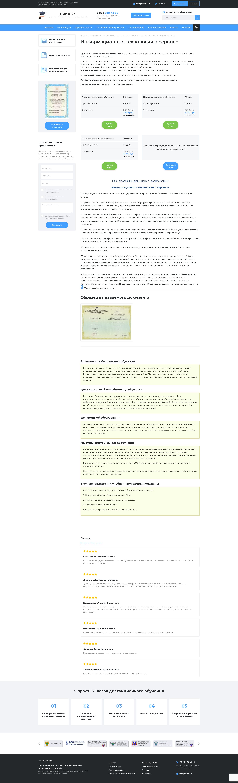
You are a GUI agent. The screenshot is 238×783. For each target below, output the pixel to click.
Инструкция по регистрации (57, 40)
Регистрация (179, 4)
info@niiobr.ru (143, 3)
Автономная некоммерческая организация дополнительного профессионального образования (63, 769)
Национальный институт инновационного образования (67, 15)
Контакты (187, 27)
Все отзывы (85, 543)
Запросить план (171, 166)
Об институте (64, 27)
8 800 (107, 12)
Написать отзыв (97, 543)
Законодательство (157, 27)
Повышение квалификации (109, 27)
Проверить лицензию (57, 125)
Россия (161, 3)
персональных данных (54, 218)
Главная (49, 27)
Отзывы (174, 27)
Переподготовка (83, 27)
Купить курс (109, 124)
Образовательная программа (99, 288)
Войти (194, 4)
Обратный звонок (141, 15)
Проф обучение (136, 27)
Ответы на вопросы (59, 55)
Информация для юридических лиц (58, 70)
